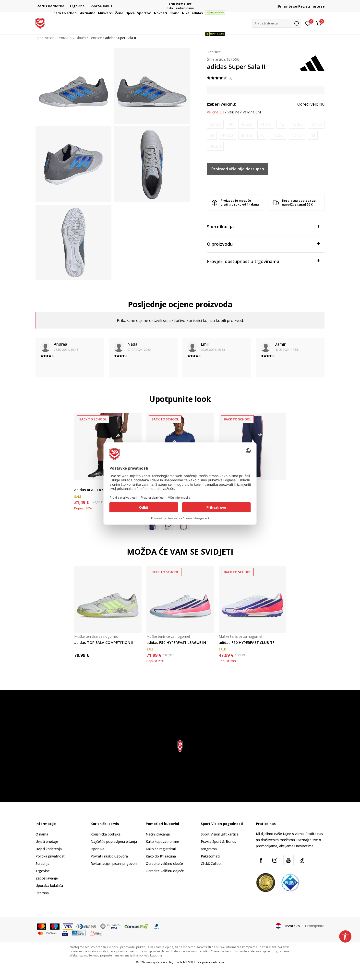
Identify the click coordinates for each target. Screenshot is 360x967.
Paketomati (210, 856)
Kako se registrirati (161, 848)
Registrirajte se (311, 6)
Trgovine (43, 870)
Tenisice (214, 51)
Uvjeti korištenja (49, 848)
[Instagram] (275, 860)
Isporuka (97, 848)
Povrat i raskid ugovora (109, 856)
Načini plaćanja (158, 834)
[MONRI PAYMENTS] (96, 932)
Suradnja (42, 863)
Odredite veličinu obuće (164, 863)
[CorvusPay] (136, 926)
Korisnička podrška (105, 834)
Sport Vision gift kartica (220, 834)
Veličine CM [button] (252, 112)
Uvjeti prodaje (47, 841)
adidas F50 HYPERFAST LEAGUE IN (176, 642)
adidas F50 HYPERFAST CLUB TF (247, 642)
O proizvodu (220, 244)
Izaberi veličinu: (221, 104)
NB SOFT (189, 962)
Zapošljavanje (47, 878)
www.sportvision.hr (158, 962)
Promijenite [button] (314, 925)
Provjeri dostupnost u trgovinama (243, 261)
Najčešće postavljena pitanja (114, 841)
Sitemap (42, 892)
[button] (78, 12)
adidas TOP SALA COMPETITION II (103, 642)
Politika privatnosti (50, 856)
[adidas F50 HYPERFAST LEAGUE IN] (180, 599)
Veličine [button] (233, 112)
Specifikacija (220, 227)
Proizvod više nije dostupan (237, 169)
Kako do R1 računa (161, 856)
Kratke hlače (84, 484)
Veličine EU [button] (215, 112)
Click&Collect (211, 863)
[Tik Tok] (302, 860)
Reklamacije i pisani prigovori (114, 863)
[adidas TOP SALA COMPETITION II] (108, 599)
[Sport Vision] (40, 22)
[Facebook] (261, 860)
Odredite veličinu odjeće (165, 870)
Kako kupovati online (162, 841)
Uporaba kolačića (49, 885)
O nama (42, 834)
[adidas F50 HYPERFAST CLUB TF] (252, 599)
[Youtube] (288, 860)
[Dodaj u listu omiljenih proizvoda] (279, 473)
